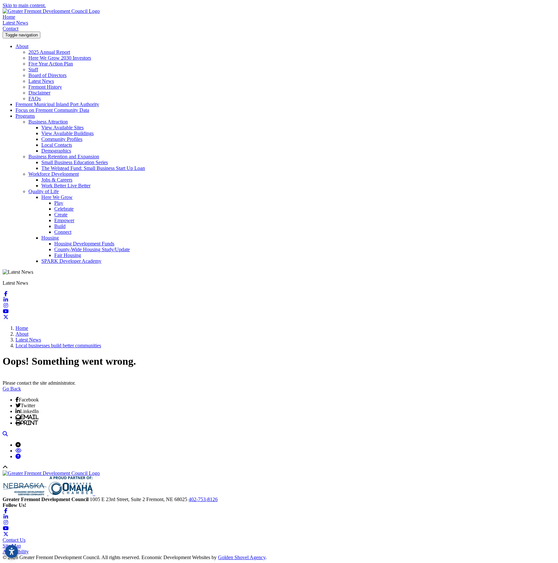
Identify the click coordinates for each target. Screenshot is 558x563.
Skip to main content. (24, 5)
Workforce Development (53, 174)
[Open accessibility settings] (11, 551)
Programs (25, 116)
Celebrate (64, 209)
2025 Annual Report (49, 52)
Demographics (56, 150)
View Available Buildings (67, 133)
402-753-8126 (203, 499)
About (22, 46)
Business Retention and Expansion (63, 156)
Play (58, 203)
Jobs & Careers (56, 180)
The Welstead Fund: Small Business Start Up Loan (93, 168)
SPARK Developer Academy (71, 261)
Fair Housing (67, 255)
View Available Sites (62, 127)
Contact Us (14, 540)
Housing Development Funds (84, 243)
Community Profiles (61, 139)
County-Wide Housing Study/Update (92, 249)
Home (9, 17)
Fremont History (45, 87)
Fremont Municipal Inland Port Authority (57, 104)
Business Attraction (48, 121)
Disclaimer (39, 92)
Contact (10, 28)
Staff (33, 69)
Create (60, 214)
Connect (62, 232)
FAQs (34, 98)
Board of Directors (47, 75)
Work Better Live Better (65, 185)
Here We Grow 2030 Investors (59, 58)
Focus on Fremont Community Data (52, 110)
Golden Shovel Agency (241, 557)
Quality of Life (43, 191)
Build (60, 226)
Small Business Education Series (74, 162)
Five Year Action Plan (50, 63)
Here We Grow (57, 197)
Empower (64, 220)
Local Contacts (56, 145)
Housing (50, 238)
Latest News (15, 22)
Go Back (12, 388)
